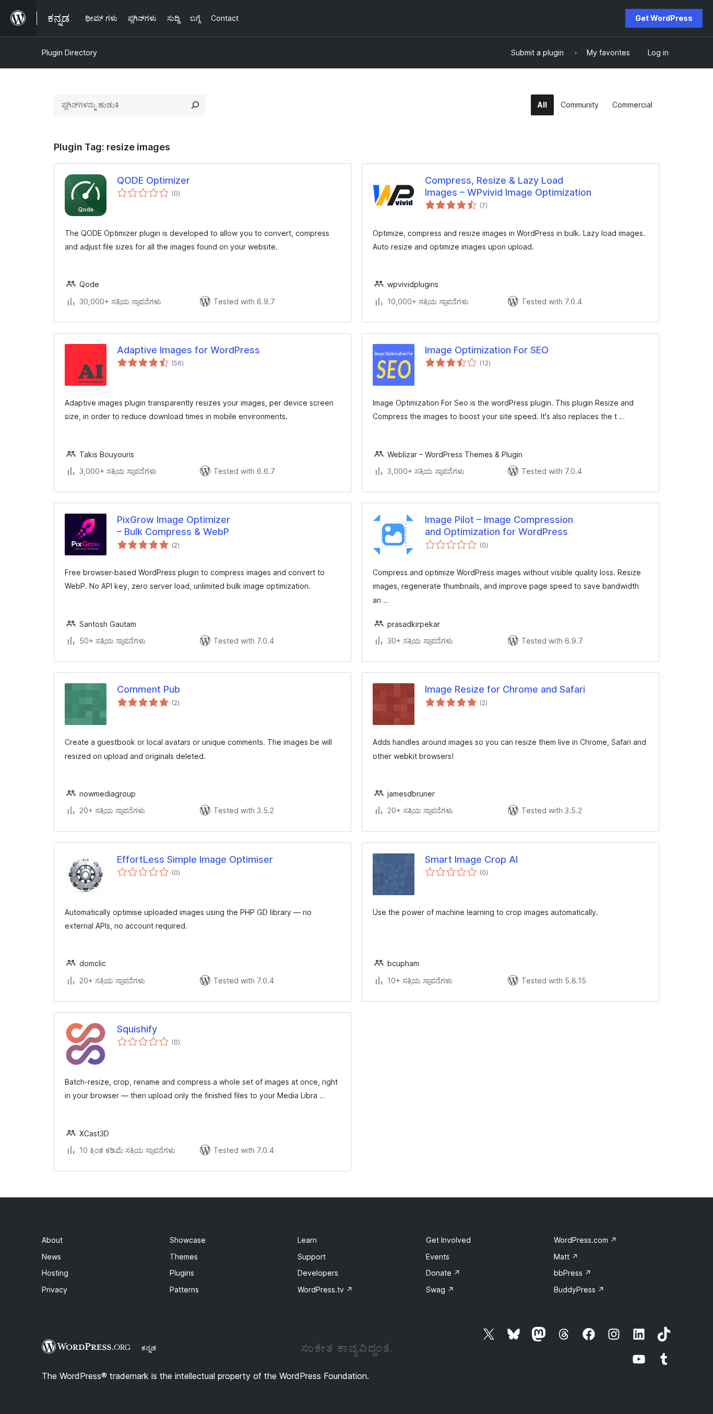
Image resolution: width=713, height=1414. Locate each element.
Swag (440, 1289)
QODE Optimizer (153, 180)
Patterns (184, 1289)
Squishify (137, 1029)
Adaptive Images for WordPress (188, 349)
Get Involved (448, 1239)
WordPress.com (585, 1239)
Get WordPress (664, 18)
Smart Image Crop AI (471, 859)
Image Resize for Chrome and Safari (505, 689)
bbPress (572, 1272)
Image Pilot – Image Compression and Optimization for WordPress (499, 525)
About (52, 1239)
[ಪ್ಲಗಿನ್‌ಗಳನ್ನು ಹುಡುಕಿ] (195, 104)
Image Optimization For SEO (487, 349)
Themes (184, 1256)
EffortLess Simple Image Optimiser (195, 859)
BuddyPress (579, 1289)
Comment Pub (148, 689)
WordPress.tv (325, 1289)
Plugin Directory (69, 52)
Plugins (182, 1272)
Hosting (55, 1272)
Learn (307, 1239)
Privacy (54, 1289)
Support (312, 1256)
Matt (566, 1256)
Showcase (188, 1239)
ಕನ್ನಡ (148, 1348)
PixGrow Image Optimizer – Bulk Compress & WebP (173, 525)
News (51, 1256)
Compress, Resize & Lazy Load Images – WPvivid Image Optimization (508, 186)
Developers (318, 1272)
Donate (443, 1272)
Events (437, 1256)
